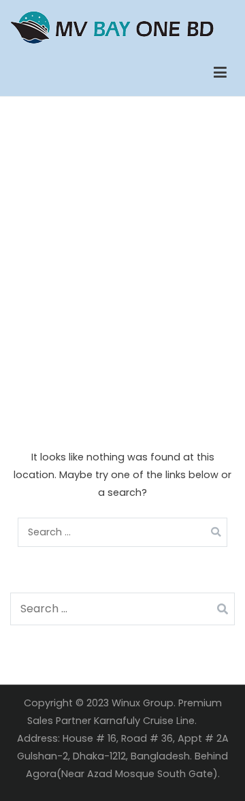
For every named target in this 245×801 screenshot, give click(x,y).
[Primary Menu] (220, 73)
